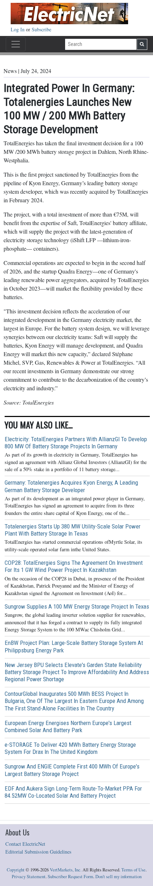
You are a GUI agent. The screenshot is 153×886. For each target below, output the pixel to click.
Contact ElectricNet (25, 843)
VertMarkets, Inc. (65, 870)
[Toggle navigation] (16, 44)
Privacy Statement (29, 877)
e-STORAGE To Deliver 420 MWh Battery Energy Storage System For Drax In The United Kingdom (70, 748)
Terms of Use (133, 870)
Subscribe (41, 29)
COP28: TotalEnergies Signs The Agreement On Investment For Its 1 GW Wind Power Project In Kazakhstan (74, 566)
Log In (18, 29)
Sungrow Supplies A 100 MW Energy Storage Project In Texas (77, 606)
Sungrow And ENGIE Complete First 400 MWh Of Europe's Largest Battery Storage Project (72, 770)
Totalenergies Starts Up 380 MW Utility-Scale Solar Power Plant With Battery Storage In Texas (73, 530)
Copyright (16, 870)
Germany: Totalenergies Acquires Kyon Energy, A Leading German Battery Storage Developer (71, 486)
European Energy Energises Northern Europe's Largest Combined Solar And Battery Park (68, 726)
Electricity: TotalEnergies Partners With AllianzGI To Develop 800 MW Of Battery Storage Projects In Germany (76, 443)
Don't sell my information (118, 877)
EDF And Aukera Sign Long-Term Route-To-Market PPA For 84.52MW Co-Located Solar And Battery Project (73, 792)
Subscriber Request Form (70, 877)
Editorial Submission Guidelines (38, 851)
